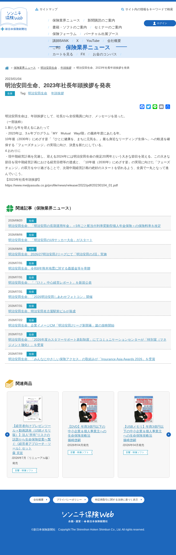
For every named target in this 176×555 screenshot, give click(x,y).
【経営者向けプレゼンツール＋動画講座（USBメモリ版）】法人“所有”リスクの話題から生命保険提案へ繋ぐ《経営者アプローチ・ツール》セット (31, 439)
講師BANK (60, 41)
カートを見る (62, 54)
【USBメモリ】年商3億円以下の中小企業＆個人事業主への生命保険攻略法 (143, 433)
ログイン (162, 23)
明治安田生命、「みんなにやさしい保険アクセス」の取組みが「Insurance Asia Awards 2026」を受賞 (81, 359)
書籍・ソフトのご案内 (69, 27)
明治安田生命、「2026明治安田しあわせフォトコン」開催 (50, 297)
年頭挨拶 (57, 93)
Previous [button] (7, 434)
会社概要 (114, 41)
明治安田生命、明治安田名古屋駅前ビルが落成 (42, 311)
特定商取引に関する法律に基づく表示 (116, 499)
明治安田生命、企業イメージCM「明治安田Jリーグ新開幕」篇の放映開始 (61, 325)
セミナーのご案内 (108, 27)
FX (83, 54)
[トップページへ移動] (7, 67)
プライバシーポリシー (69, 499)
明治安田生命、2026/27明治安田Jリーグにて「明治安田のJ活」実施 (57, 254)
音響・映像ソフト (24, 470)
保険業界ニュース (66, 20)
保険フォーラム (64, 34)
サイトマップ (49, 9)
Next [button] (168, 434)
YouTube (92, 41)
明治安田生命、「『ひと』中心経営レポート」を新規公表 (50, 282)
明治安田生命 (37, 93)
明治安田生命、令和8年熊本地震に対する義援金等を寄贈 (49, 268)
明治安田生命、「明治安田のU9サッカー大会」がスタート (50, 240)
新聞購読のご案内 (101, 20)
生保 (9, 93)
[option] (33, 434)
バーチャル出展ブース (101, 34)
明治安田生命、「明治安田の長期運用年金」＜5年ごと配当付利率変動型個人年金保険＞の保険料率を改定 (84, 226)
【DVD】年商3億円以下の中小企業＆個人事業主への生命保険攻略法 (87, 433)
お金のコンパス (105, 54)
